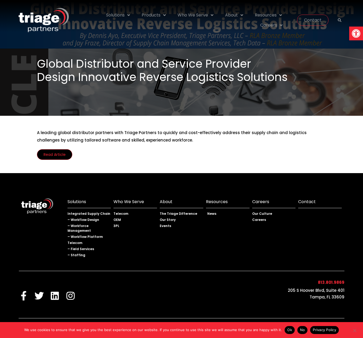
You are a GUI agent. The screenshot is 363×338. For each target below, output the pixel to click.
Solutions (115, 15)
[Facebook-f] (23, 295)
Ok (289, 330)
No (302, 330)
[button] (356, 33)
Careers (268, 25)
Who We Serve (193, 15)
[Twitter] (39, 295)
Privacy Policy (324, 330)
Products (151, 15)
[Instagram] (70, 295)
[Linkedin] (55, 295)
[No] (354, 329)
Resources (266, 15)
